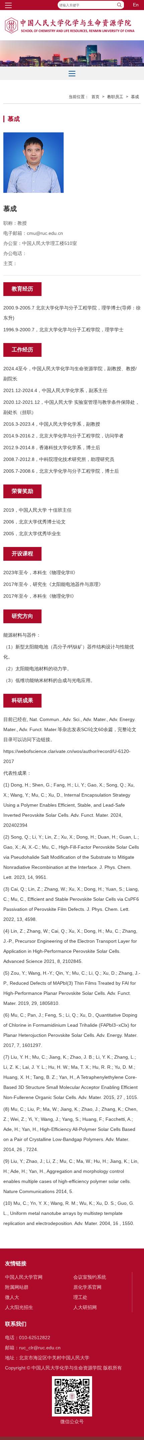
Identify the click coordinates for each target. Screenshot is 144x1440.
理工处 (80, 1297)
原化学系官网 (87, 1287)
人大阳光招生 (19, 1307)
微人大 (12, 1297)
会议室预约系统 (89, 1277)
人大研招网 (85, 1307)
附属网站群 (16, 1287)
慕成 (135, 96)
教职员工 (115, 96)
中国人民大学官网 (24, 1277)
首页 (95, 96)
